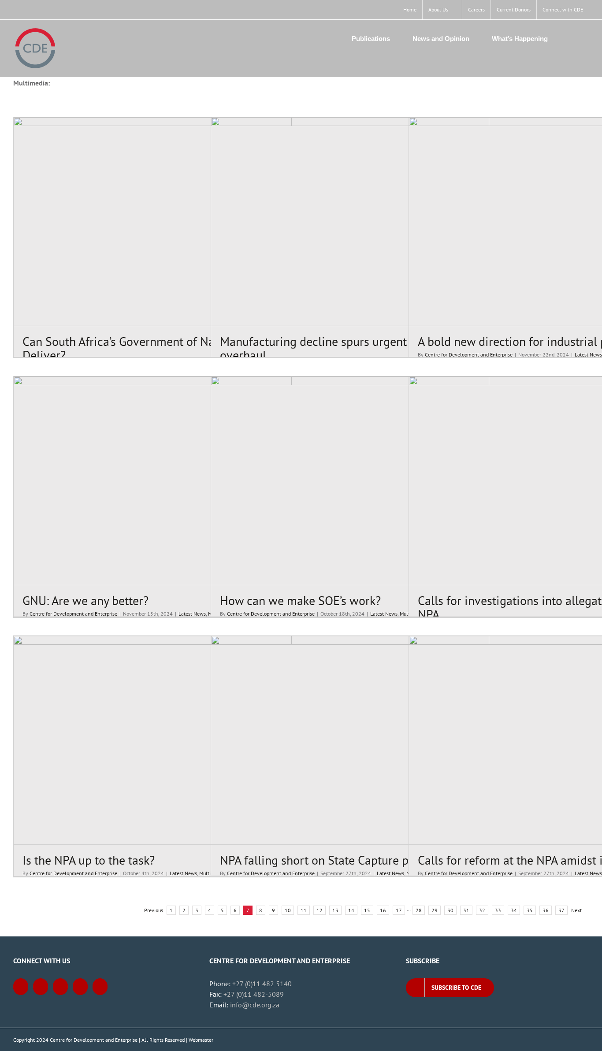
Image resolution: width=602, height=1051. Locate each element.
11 (304, 910)
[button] (573, 38)
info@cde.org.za (254, 1004)
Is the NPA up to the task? (88, 860)
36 (546, 910)
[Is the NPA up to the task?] (153, 740)
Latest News (588, 354)
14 (351, 910)
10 (288, 910)
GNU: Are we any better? (85, 600)
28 (419, 910)
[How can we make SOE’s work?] (350, 480)
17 (399, 910)
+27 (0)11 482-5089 (253, 994)
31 (466, 910)
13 (335, 910)
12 (319, 910)
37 (561, 910)
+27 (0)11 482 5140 (262, 983)
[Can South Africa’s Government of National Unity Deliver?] (153, 221)
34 (514, 910)
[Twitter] (40, 986)
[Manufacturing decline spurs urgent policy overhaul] (350, 221)
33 (498, 910)
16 (383, 910)
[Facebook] (20, 986)
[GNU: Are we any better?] (153, 480)
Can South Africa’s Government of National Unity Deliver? (148, 348)
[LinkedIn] (80, 986)
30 (450, 910)
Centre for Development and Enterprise (469, 354)
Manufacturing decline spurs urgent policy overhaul (330, 348)
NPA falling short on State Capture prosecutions (344, 860)
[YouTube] (60, 986)
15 (367, 910)
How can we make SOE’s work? (300, 600)
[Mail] (100, 986)
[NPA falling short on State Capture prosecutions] (350, 740)
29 (434, 910)
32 (482, 910)
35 (530, 910)
